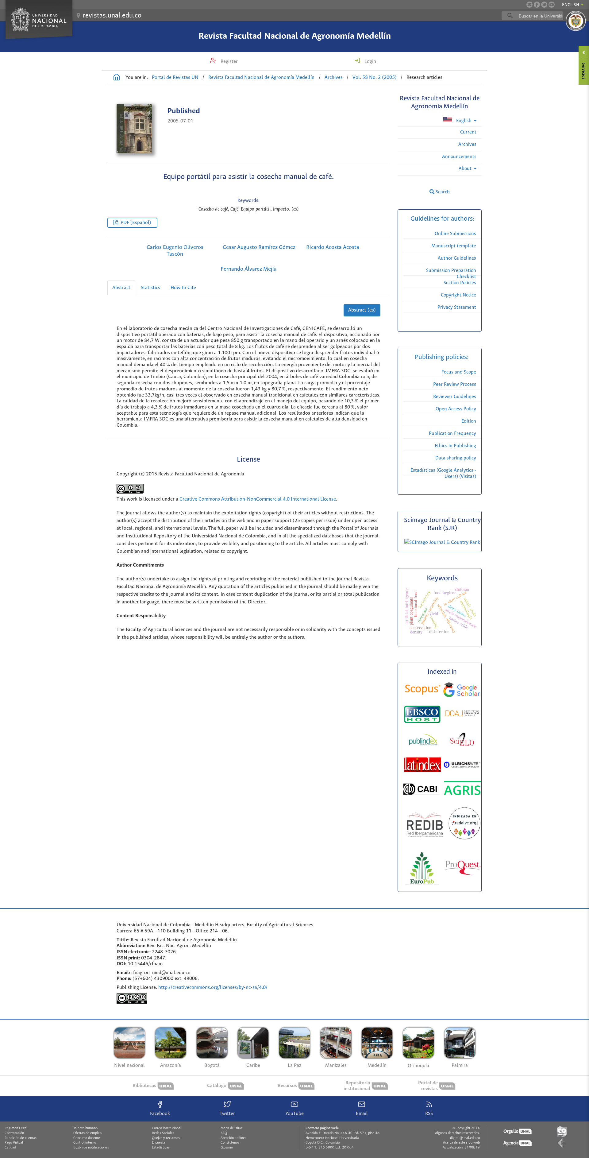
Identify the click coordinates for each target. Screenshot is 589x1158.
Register (228, 61)
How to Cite (183, 287)
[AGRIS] (462, 789)
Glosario (227, 1147)
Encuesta (158, 1142)
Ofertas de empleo (87, 1133)
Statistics (150, 287)
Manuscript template (453, 246)
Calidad (10, 1147)
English (464, 120)
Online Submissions (455, 233)
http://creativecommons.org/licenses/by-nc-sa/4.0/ (213, 987)
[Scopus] (422, 691)
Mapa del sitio (231, 1128)
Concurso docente (86, 1138)
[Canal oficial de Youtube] (552, 5)
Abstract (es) (362, 310)
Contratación (14, 1133)
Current (468, 132)
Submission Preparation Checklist (451, 273)
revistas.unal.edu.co (112, 15)
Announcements (459, 156)
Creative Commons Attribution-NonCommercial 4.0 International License (257, 499)
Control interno (84, 1142)
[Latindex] (423, 765)
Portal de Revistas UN (175, 77)
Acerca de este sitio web (461, 1142)
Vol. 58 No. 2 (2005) (374, 77)
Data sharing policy (455, 458)
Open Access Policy (456, 409)
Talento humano (85, 1128)
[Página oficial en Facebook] (537, 5)
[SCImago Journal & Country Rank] (442, 542)
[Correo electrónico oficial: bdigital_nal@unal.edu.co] (529, 5)
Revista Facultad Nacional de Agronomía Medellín (294, 36)
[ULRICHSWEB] (462, 765)
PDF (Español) (136, 222)
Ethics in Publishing (455, 445)
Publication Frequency (452, 433)
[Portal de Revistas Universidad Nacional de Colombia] (116, 78)
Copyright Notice (458, 295)
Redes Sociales (163, 1133)
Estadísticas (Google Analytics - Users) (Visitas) (443, 473)
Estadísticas (161, 1147)
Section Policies (460, 282)
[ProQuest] (462, 869)
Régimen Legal (16, 1128)
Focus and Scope (458, 372)
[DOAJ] (462, 714)
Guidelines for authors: (442, 219)
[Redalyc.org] (464, 825)
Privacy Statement (456, 307)
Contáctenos (230, 1142)
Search (442, 192)
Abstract (121, 287)
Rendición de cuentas (21, 1138)
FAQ (224, 1133)
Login (369, 61)
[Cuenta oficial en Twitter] (544, 5)
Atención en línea (234, 1138)
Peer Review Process (454, 384)
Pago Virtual (14, 1142)
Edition (468, 421)
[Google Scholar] (461, 690)
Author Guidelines (457, 258)
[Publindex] (422, 740)
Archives (334, 77)
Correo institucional (166, 1128)
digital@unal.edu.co (465, 1138)
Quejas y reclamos (166, 1138)
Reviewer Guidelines (454, 396)
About (466, 168)
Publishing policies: (442, 357)
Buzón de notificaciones (91, 1147)
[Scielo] (461, 741)
